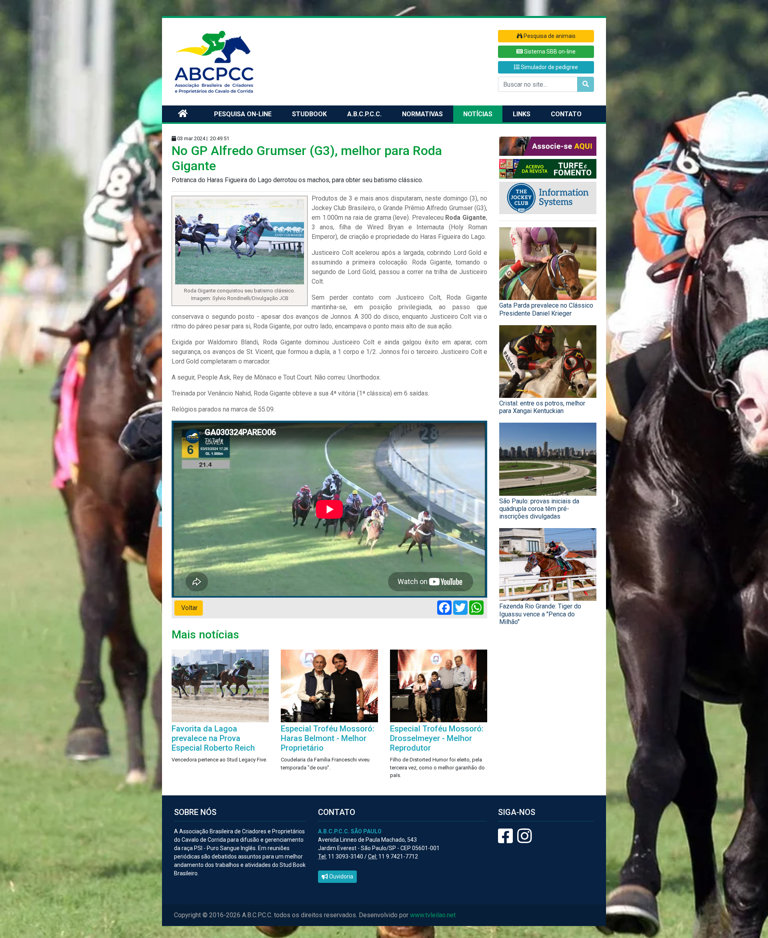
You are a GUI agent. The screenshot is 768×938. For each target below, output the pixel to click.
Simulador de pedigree (549, 67)
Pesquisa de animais (549, 36)
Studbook (309, 114)
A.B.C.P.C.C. (364, 114)
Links (521, 114)
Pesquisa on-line (243, 114)
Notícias (477, 114)
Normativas (422, 114)
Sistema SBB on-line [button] (549, 51)
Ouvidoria (340, 876)
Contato (566, 114)
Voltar (189, 608)
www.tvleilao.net (433, 915)
